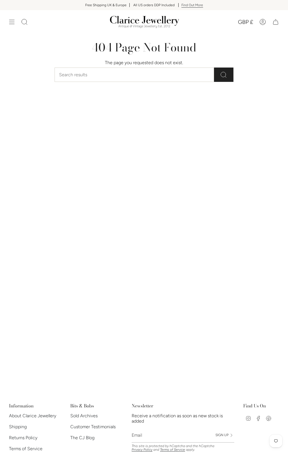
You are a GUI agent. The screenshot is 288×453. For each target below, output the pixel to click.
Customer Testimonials (93, 426)
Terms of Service (25, 448)
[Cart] (275, 22)
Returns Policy (23, 437)
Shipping (18, 426)
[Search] (223, 75)
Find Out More (192, 5)
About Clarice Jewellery (32, 415)
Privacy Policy (142, 450)
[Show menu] (11, 22)
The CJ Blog (82, 437)
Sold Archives (84, 415)
